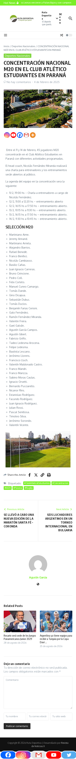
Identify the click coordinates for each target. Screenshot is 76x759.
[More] (33, 135)
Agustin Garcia (38, 577)
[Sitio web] (38, 584)
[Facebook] (20, 135)
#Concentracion (60, 483)
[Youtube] (13, 135)
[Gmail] (26, 135)
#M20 (8, 488)
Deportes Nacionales (23, 46)
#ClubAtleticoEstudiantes (37, 483)
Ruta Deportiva (46, 15)
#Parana (17, 488)
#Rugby (29, 488)
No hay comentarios (19, 82)
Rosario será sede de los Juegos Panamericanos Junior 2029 (20, 637)
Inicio (6, 46)
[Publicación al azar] (61, 35)
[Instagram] (7, 135)
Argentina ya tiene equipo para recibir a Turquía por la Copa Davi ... (56, 639)
